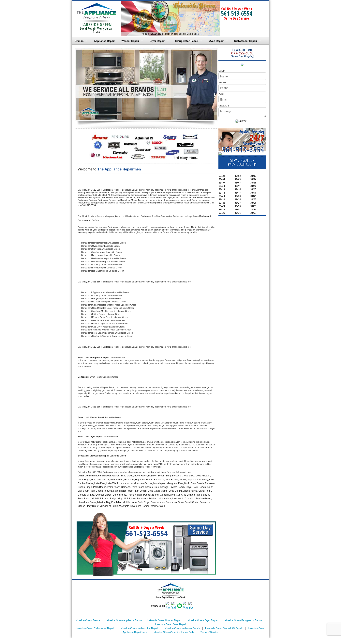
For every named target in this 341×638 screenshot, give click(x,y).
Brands (79, 41)
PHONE (222, 82)
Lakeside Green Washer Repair (164, 620)
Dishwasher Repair (245, 41)
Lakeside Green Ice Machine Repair (139, 628)
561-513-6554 (236, 13)
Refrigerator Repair (186, 41)
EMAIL (221, 94)
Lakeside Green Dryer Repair (202, 620)
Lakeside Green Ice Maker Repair (182, 628)
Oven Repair (216, 41)
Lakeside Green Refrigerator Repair (243, 620)
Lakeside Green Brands (87, 620)
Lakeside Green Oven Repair (170, 624)
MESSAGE (223, 105)
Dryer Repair (157, 41)
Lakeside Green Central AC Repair (224, 628)
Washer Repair (130, 41)
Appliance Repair (104, 41)
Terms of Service (209, 632)
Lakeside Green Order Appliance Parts (173, 632)
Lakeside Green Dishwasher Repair (95, 628)
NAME (221, 70)
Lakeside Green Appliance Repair (124, 620)
